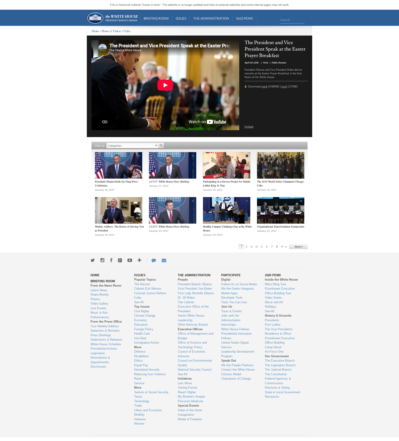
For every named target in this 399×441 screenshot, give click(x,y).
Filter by (100, 145)
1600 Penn (244, 18)
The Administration (211, 18)
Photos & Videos (111, 31)
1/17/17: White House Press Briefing (169, 181)
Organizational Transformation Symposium (280, 226)
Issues (181, 18)
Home (112, 18)
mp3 (284, 86)
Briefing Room (156, 18)
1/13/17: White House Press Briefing (169, 226)
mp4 (264, 86)
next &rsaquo (298, 246)
